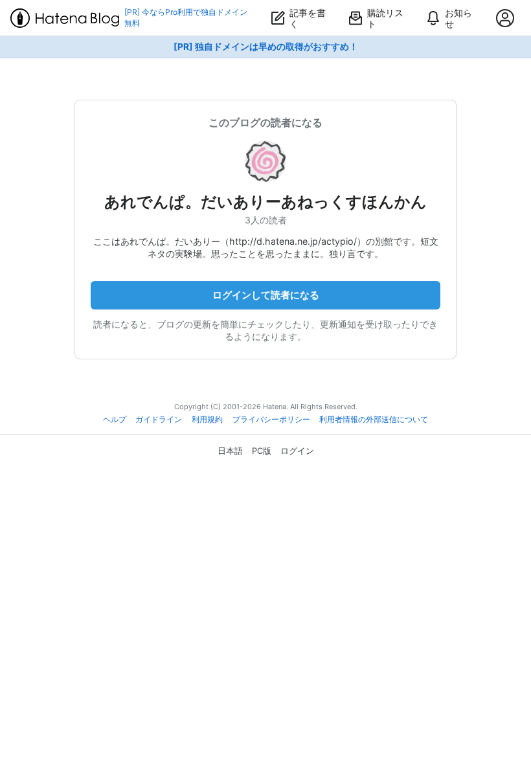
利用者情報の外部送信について (373, 419)
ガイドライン (158, 419)
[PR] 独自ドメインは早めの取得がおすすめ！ (266, 46)
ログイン (297, 450)
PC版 (261, 450)
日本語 (230, 450)
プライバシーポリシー (271, 419)
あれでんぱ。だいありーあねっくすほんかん (265, 201)
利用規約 (207, 419)
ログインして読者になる (265, 295)
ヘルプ (114, 419)
